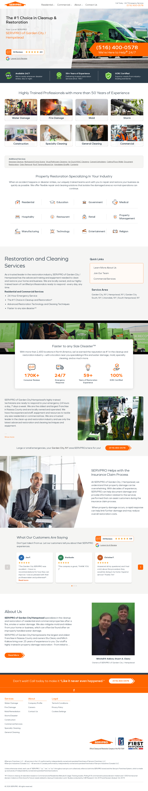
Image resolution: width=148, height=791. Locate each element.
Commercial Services (105, 278)
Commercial (63, 5)
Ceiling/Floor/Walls (115, 162)
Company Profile (35, 703)
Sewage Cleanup (16, 162)
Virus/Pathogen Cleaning (56, 162)
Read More (13, 655)
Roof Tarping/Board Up (43, 164)
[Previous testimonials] (7, 567)
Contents (74, 164)
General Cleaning (12, 732)
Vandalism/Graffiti (61, 164)
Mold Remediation (12, 711)
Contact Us (91, 4)
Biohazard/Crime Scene (35, 162)
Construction (10, 720)
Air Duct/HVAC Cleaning (78, 162)
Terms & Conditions (60, 703)
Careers (31, 707)
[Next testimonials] (140, 567)
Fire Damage (10, 707)
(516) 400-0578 (135, 5)
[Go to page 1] (71, 585)
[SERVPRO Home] (15, 4)
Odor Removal (26, 164)
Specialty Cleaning (12, 728)
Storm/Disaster (11, 716)
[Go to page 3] (76, 585)
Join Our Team (101, 273)
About (77, 5)
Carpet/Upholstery (98, 162)
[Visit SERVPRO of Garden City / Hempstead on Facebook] (74, 690)
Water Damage (11, 703)
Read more (23, 580)
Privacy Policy (57, 707)
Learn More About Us (105, 267)
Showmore (9, 437)
